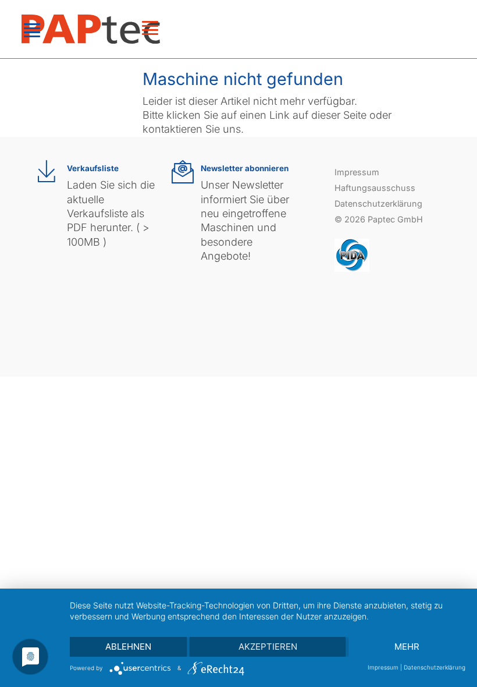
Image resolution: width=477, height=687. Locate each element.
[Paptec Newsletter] (183, 172)
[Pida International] (351, 254)
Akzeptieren (267, 646)
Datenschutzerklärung (378, 203)
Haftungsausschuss (374, 188)
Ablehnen (128, 646)
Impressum (356, 172)
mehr (406, 646)
